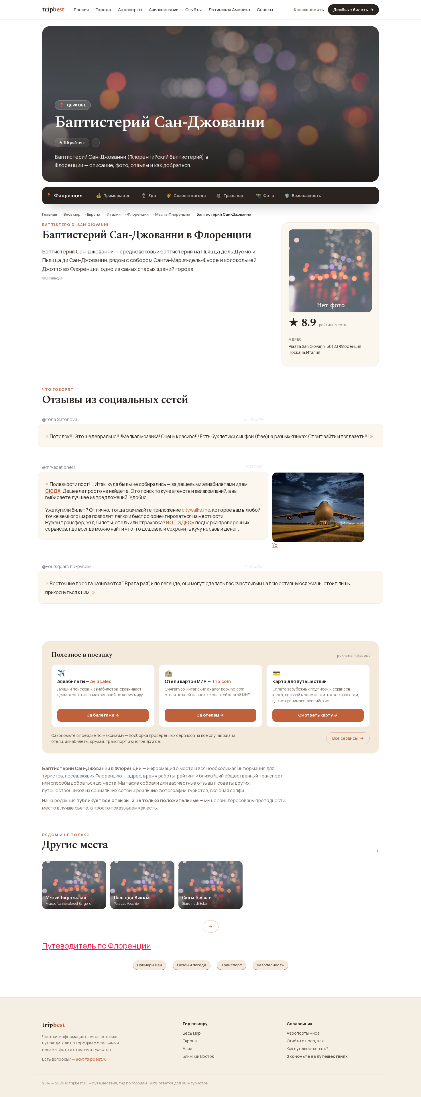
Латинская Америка (229, 10)
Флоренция (138, 214)
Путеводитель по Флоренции (96, 945)
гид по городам (133, 1083)
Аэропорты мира (303, 1033)
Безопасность (302, 196)
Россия (81, 10)
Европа (93, 214)
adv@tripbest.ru (91, 1059)
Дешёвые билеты (353, 9)
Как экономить (309, 9)
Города (103, 10)
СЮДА (52, 491)
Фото (265, 196)
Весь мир (72, 214)
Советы (265, 10)
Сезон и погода (186, 196)
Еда (148, 196)
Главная (49, 214)
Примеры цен (113, 196)
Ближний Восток (198, 1056)
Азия (187, 1048)
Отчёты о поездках (305, 1041)
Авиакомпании (163, 10)
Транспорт (230, 196)
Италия (114, 214)
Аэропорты (130, 10)
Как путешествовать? (307, 1048)
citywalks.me (196, 510)
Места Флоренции (172, 214)
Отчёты (193, 10)
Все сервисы (348, 738)
